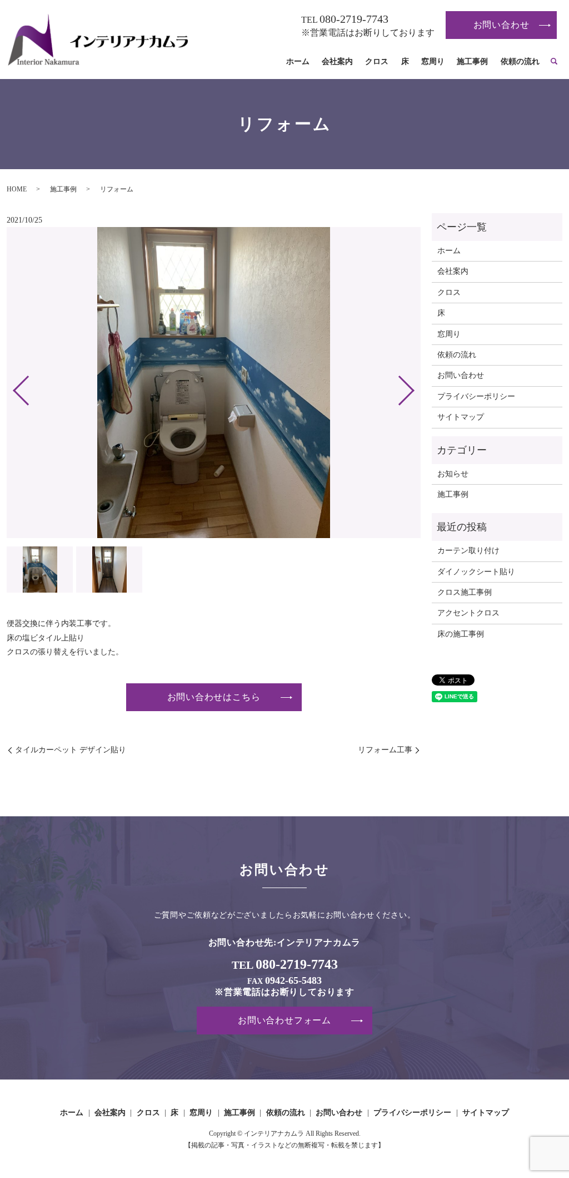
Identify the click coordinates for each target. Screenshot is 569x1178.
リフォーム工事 (385, 750)
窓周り (433, 61)
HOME (17, 189)
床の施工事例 (460, 634)
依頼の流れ (520, 61)
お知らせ (452, 474)
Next (416, 386)
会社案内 (337, 61)
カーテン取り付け (468, 550)
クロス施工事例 (464, 592)
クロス (376, 61)
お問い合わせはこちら (214, 697)
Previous (12, 386)
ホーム (298, 61)
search (554, 61)
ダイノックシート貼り (476, 572)
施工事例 (472, 61)
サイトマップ (460, 417)
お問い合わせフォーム (284, 1020)
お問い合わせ (501, 24)
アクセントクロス (468, 613)
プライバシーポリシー (476, 396)
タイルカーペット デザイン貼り (70, 750)
